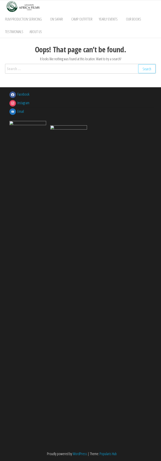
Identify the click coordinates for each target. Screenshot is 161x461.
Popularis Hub (108, 453)
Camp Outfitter (81, 19)
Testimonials (14, 31)
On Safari (56, 19)
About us (36, 31)
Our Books (133, 19)
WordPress (80, 453)
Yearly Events (108, 19)
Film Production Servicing (23, 19)
